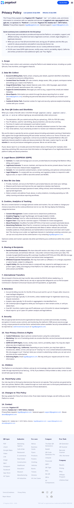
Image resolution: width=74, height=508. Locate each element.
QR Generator (64, 444)
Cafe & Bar (21, 449)
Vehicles (34, 465)
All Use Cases (36, 478)
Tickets (33, 472)
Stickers (34, 475)
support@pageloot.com (60, 25)
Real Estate (21, 459)
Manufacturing (22, 475)
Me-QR (47, 474)
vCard (5, 447)
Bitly (46, 471)
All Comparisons (49, 482)
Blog (60, 471)
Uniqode (48, 458)
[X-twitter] (47, 496)
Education (20, 468)
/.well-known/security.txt (21, 327)
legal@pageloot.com (32, 25)
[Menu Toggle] (72, 3)
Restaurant (21, 452)
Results (61, 465)
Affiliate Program (62, 476)
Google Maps (7, 450)
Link (4, 457)
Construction (21, 462)
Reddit (47, 449)
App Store (6, 473)
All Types (6, 476)
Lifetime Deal (63, 480)
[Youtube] (43, 492)
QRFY (47, 464)
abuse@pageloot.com (14, 97)
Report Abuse (7, 496)
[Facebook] (51, 496)
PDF (4, 444)
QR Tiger (48, 467)
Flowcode (48, 461)
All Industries (21, 478)
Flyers (33, 452)
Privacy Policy (22, 492)
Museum (20, 472)
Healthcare (21, 465)
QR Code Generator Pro (50, 453)
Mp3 (4, 463)
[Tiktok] (51, 492)
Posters (33, 459)
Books (33, 468)
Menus (33, 444)
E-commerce (21, 455)
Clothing (34, 462)
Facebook (6, 470)
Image (5, 460)
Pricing (61, 468)
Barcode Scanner (62, 451)
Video (5, 453)
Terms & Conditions (8, 492)
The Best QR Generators (49, 445)
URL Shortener (64, 455)
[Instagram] (47, 492)
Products (34, 455)
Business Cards (34, 448)
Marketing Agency (20, 445)
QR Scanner (63, 447)
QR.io (47, 477)
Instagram (6, 466)
